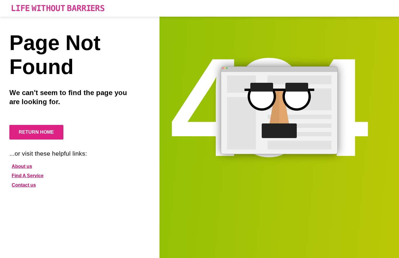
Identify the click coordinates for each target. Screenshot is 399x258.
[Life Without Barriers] (58, 8)
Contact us (24, 185)
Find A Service (28, 175)
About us (22, 166)
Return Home (36, 132)
